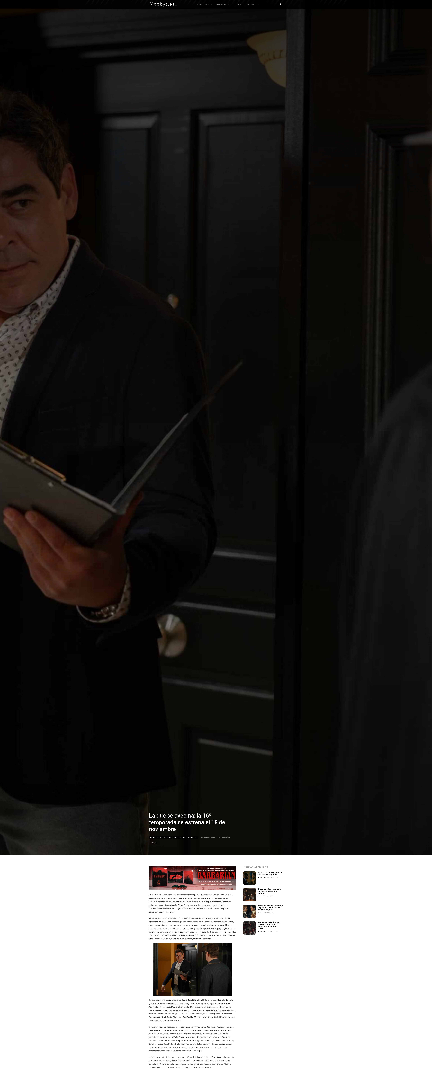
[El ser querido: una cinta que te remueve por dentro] (249, 894)
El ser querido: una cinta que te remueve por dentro (269, 891)
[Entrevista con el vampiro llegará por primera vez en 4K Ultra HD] (249, 911)
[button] (280, 4)
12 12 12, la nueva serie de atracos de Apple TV (270, 873)
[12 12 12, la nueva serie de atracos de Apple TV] (249, 878)
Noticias (167, 837)
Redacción (225, 837)
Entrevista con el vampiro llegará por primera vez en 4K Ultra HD (270, 908)
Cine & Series (179, 837)
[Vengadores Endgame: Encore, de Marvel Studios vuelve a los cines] (249, 928)
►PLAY (260, 912)
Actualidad (155, 837)
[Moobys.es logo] (163, 4)
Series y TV (193, 837)
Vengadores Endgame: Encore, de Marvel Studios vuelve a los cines (269, 925)
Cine (259, 896)
